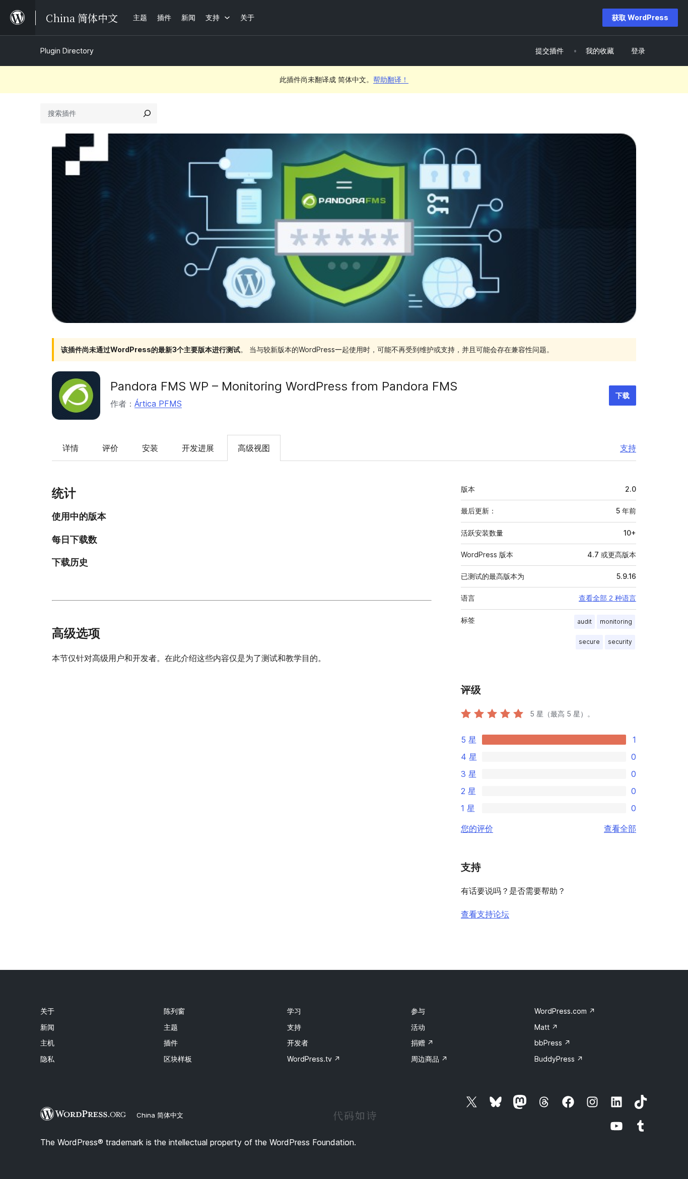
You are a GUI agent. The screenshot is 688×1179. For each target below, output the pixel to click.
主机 (47, 1042)
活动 (418, 1027)
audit (584, 621)
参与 (418, 1011)
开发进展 (198, 448)
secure (589, 641)
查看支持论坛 (485, 914)
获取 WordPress (640, 17)
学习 (294, 1011)
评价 (110, 448)
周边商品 (429, 1059)
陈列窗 (174, 1011)
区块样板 (178, 1059)
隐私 (47, 1059)
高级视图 (254, 448)
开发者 (297, 1042)
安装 (150, 448)
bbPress (552, 1042)
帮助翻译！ (390, 79)
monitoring (616, 621)
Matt (546, 1027)
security (620, 641)
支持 (628, 448)
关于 (47, 1011)
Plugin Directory (67, 50)
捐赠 (422, 1042)
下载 (622, 395)
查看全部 (620, 828)
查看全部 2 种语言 (607, 598)
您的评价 (477, 828)
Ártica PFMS (158, 404)
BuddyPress (558, 1059)
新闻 (47, 1027)
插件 (171, 1042)
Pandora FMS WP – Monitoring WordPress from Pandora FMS (283, 386)
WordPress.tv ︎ (313, 1059)
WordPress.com (564, 1011)
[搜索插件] (147, 113)
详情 (70, 448)
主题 (171, 1027)
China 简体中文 (159, 1115)
